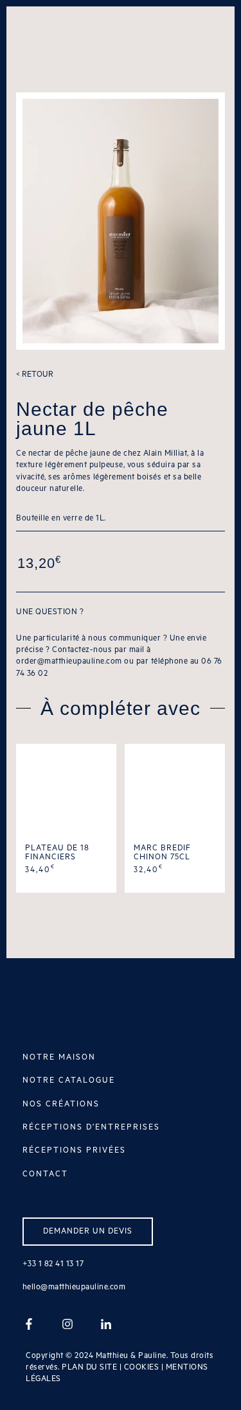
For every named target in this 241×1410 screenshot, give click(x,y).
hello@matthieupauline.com (74, 1287)
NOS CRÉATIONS (61, 1104)
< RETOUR (34, 374)
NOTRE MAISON (59, 1057)
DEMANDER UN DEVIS (87, 1231)
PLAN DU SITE (89, 1367)
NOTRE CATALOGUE (68, 1080)
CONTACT (45, 1174)
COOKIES (141, 1367)
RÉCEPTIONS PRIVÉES (74, 1150)
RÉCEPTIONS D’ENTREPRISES (91, 1127)
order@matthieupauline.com (69, 661)
